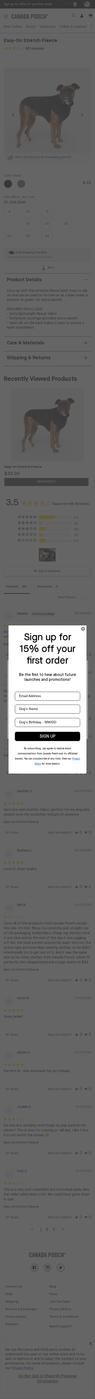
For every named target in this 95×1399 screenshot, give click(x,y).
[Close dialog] (83, 628)
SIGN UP (48, 736)
